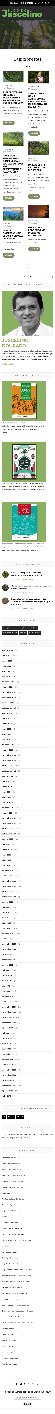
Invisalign (5, 1246)
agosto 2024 (7, 776)
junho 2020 (7, 1038)
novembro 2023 (9, 823)
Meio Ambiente (8, 88)
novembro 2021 (9, 949)
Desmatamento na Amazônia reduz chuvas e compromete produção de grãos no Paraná (32, 601)
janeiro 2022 (7, 939)
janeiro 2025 (7, 750)
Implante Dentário (8, 1352)
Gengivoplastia (7, 1346)
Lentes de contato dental (11, 1223)
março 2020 (7, 1054)
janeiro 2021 (7, 1002)
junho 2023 (7, 850)
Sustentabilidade (34, 632)
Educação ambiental (9, 628)
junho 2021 (7, 975)
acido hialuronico (21, 1293)
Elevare (4, 1217)
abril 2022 (6, 923)
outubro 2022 (8, 892)
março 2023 (7, 865)
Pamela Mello (13, 1299)
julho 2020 (7, 1033)
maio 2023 (6, 855)
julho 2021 (6, 970)
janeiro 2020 (7, 1065)
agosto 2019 (7, 1091)
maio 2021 (6, 981)
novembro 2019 (9, 1075)
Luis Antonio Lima (13, 1158)
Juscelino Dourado (16, 1234)
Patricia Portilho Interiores (11, 1164)
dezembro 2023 (9, 818)
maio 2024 (6, 792)
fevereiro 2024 (9, 808)
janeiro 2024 (7, 813)
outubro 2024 (8, 766)
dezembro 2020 (9, 1007)
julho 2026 (6, 656)
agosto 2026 (7, 650)
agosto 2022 (7, 902)
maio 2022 (6, 918)
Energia (21, 628)
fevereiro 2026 (8, 682)
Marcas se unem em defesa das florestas (37, 167)
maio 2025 (6, 729)
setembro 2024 (9, 771)
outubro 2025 (8, 703)
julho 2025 (6, 719)
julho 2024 (7, 781)
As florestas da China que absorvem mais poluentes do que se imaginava (13, 97)
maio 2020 (6, 1044)
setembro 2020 (9, 1023)
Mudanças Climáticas (10, 632)
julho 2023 (6, 844)
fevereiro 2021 (8, 996)
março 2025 (7, 740)
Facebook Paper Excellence (12, 1228)
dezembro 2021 (9, 944)
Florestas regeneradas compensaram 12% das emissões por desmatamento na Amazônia (13, 163)
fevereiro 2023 (8, 871)
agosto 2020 (7, 1028)
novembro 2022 (9, 886)
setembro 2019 (8, 1086)
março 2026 (7, 677)
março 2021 (7, 991)
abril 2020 (6, 1049)
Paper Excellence (17, 1181)
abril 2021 (6, 986)
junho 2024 (7, 787)
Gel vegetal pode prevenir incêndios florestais (36, 231)
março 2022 (7, 928)
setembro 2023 (9, 834)
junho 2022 (7, 912)
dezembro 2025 (9, 692)
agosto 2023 (7, 839)
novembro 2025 (9, 698)
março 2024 (7, 802)
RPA (17, 1329)
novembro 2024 (9, 760)
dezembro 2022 (9, 881)
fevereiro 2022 (8, 934)
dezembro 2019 (9, 1070)
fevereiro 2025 (8, 745)
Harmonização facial (9, 1252)
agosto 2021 (7, 965)
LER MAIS (8, 123)
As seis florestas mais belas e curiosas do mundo (13, 234)
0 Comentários (27, 580)
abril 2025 (6, 734)
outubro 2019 (8, 1080)
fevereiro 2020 (9, 1059)
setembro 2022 (9, 897)
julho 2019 (6, 1096)
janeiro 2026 (7, 687)
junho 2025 (7, 724)
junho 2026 (7, 661)
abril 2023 (6, 860)
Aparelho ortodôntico (9, 1364)
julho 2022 (6, 907)
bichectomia (19, 1287)
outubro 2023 (8, 829)
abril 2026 (6, 671)
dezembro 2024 (9, 755)
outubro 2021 (8, 954)
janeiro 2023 (7, 876)
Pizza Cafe (6, 1193)
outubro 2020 (8, 1017)
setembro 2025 (9, 708)
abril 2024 (6, 797)
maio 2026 (6, 666)
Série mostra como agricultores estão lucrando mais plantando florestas (38, 100)
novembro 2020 (9, 1012)
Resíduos (23, 632)
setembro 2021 (8, 960)
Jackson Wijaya (11, 1340)
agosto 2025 (7, 713)
